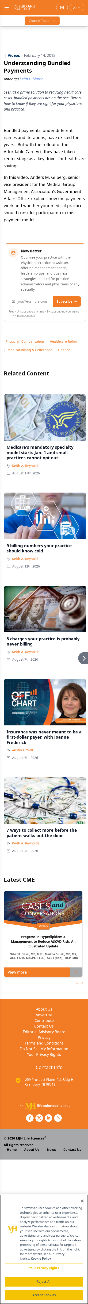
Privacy (44, 1037)
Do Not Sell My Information (44, 1048)
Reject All (44, 1281)
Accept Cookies (44, 1295)
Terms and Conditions (44, 1043)
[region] (44, 1249)
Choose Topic (39, 20)
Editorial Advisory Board (44, 1031)
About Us (44, 1009)
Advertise (44, 1014)
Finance (64, 350)
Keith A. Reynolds (25, 465)
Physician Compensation (25, 341)
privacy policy (26, 315)
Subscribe (64, 301)
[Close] (82, 1201)
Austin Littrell (22, 750)
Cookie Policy (41, 1258)
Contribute (44, 1020)
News (51, 1149)
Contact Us (44, 1026)
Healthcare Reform (64, 341)
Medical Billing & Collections (30, 350)
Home (12, 1149)
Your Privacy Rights (44, 1054)
